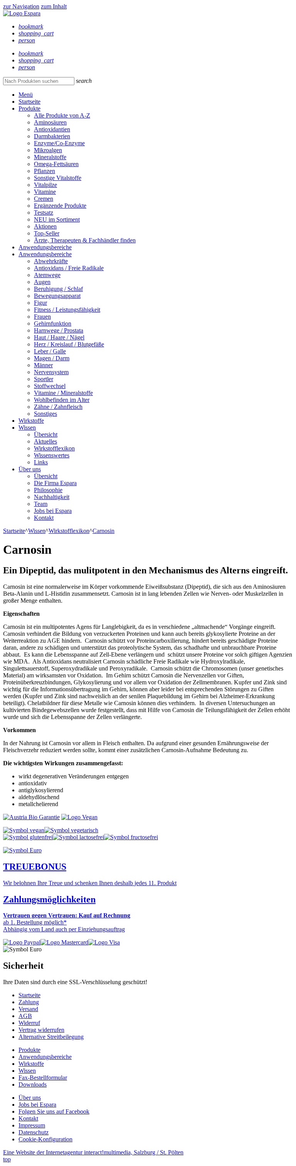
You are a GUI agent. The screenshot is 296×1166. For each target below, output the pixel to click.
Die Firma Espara (55, 483)
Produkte (29, 108)
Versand (28, 1009)
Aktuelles (45, 441)
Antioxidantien (52, 129)
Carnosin (103, 531)
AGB (25, 1016)
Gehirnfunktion (52, 323)
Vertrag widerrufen (41, 1030)
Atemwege (47, 275)
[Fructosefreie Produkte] (131, 837)
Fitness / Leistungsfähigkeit (67, 309)
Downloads (32, 1084)
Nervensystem (51, 372)
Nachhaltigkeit (51, 497)
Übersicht (45, 434)
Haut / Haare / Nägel (59, 337)
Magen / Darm (51, 358)
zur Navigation (21, 6)
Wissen (27, 427)
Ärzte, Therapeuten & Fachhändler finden (85, 240)
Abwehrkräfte (51, 261)
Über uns (29, 469)
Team (40, 504)
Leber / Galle (50, 351)
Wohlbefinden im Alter (61, 400)
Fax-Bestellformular (42, 1077)
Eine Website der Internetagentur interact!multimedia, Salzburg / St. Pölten (93, 1152)
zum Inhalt (54, 6)
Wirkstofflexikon (54, 448)
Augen (42, 282)
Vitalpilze (45, 184)
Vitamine (45, 191)
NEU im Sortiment (57, 219)
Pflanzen (44, 171)
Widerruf (29, 1023)
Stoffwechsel (50, 386)
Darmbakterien (52, 136)
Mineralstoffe (50, 157)
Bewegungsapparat (57, 295)
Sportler (43, 379)
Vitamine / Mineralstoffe (63, 393)
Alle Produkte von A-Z (62, 115)
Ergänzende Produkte (60, 205)
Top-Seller (46, 233)
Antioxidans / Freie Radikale (69, 268)
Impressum (31, 1125)
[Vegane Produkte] (23, 830)
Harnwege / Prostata (58, 330)
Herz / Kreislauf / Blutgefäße (69, 344)
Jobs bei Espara (53, 510)
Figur (40, 302)
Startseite (29, 101)
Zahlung (28, 1002)
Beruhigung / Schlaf (58, 289)
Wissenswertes (51, 455)
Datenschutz (33, 1132)
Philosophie (48, 490)
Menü (25, 94)
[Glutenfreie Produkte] (28, 837)
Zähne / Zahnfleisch (58, 406)
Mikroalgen (48, 150)
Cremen (43, 198)
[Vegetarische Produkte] (71, 830)
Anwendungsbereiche (45, 247)
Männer (43, 365)
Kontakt (44, 517)
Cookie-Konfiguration (45, 1139)
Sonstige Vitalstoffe (57, 178)
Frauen (42, 316)
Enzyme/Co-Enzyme (59, 143)
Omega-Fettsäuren (56, 164)
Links (41, 462)
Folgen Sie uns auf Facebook (53, 1111)
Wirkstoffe (31, 420)
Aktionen (45, 226)
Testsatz (43, 212)
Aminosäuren (50, 122)
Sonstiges (45, 413)
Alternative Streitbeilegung (51, 1036)
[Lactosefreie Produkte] (78, 837)
